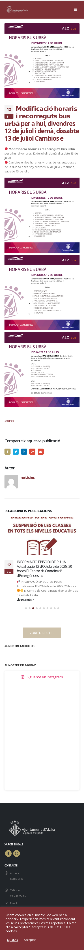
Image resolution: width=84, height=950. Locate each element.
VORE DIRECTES (42, 632)
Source (9, 421)
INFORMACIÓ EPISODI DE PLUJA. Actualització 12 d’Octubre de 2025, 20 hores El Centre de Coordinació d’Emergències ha (44, 568)
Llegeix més (24, 599)
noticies (28, 477)
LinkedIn (24, 452)
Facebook (7, 452)
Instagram (16, 853)
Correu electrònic (41, 452)
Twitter (16, 452)
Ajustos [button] (12, 940)
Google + (32, 452)
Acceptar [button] (30, 940)
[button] (26, 608)
